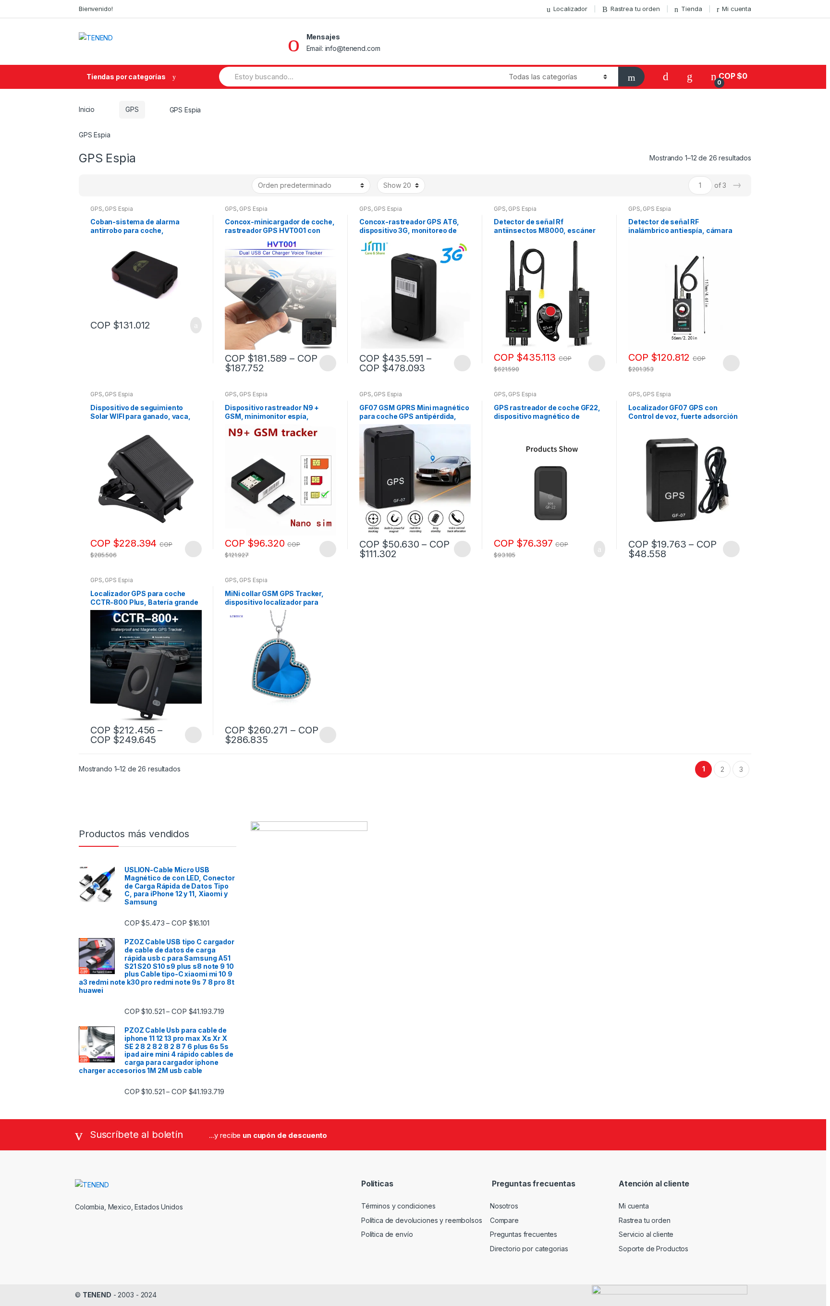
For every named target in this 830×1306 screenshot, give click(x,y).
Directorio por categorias (529, 1249)
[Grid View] (91, 185)
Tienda (691, 8)
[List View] (119, 185)
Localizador (570, 8)
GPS (132, 109)
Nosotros (504, 1206)
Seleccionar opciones (327, 363)
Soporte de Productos (653, 1249)
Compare (504, 1220)
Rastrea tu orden (635, 8)
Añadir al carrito (193, 325)
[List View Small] (133, 185)
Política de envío (387, 1234)
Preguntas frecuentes (523, 1234)
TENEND (97, 1295)
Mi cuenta (736, 8)
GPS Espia (119, 208)
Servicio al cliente (646, 1234)
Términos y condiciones (398, 1206)
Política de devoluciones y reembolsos (421, 1220)
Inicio (87, 109)
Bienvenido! (95, 8)
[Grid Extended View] (105, 185)
